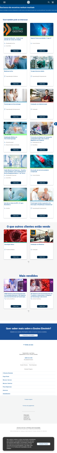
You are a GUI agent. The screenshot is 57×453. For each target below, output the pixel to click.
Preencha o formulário (28, 335)
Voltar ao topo (29, 344)
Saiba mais (15, 50)
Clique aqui (26, 414)
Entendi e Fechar (43, 444)
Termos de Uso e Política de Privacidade (28, 427)
